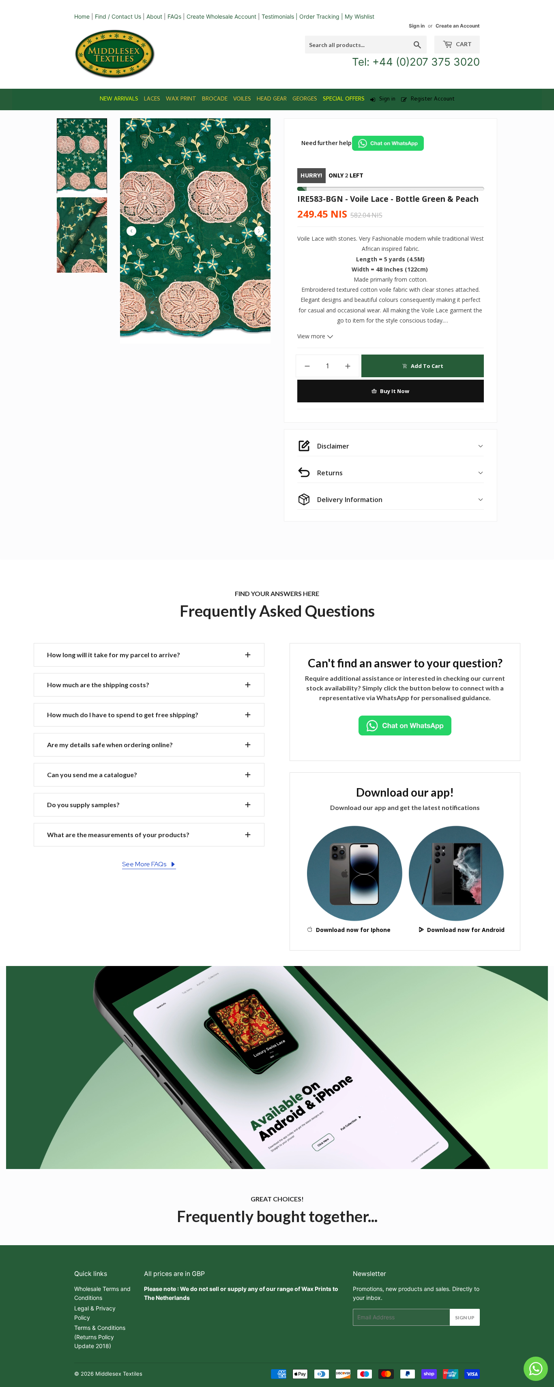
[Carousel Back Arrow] (131, 231)
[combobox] (366, 44)
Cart (463, 44)
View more (312, 336)
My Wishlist (359, 16)
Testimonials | (279, 16)
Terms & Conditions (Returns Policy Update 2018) (99, 1336)
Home (82, 16)
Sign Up (465, 1317)
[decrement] (307, 366)
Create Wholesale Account (221, 16)
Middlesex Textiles (118, 1373)
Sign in (417, 26)
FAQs (174, 16)
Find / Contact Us (118, 16)
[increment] (348, 366)
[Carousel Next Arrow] (259, 231)
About (154, 16)
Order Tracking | (322, 16)
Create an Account (458, 26)
